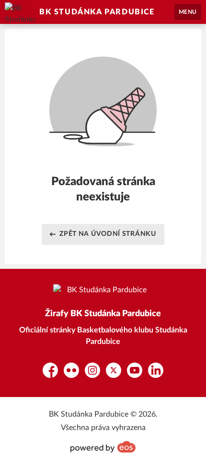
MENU (188, 12)
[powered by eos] (103, 447)
